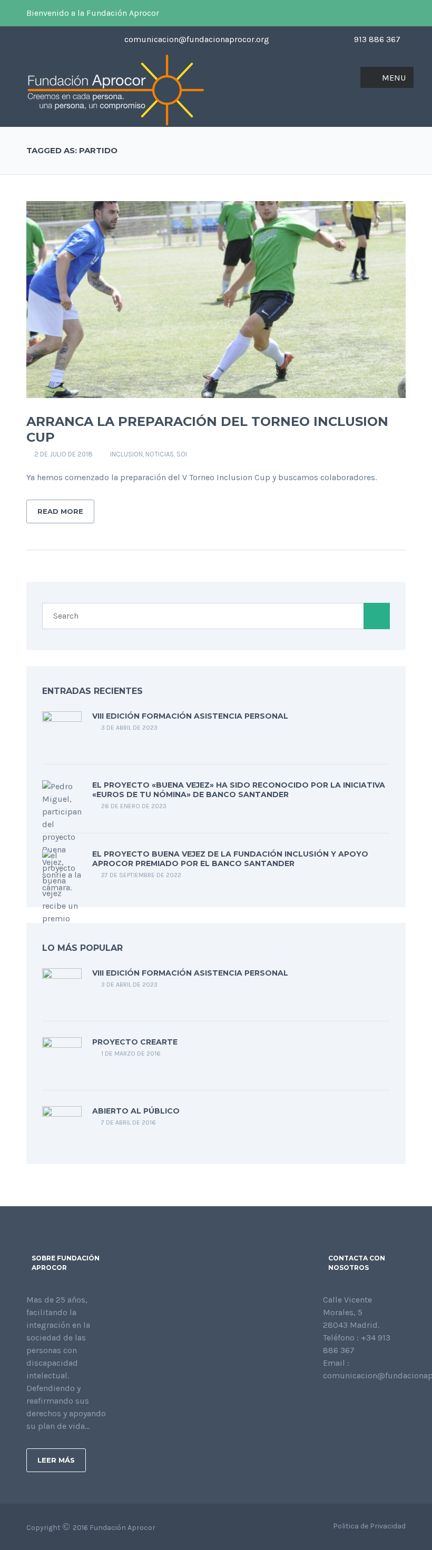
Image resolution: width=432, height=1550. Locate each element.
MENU (394, 78)
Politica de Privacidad (369, 1526)
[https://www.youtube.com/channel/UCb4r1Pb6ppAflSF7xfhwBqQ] (377, 1404)
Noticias (159, 454)
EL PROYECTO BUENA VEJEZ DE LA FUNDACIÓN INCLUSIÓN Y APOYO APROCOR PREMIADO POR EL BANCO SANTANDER (230, 858)
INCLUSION (126, 454)
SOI (181, 454)
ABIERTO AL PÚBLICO (136, 1111)
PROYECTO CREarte (135, 1042)
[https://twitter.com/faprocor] (343, 1404)
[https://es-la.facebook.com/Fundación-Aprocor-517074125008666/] (326, 1404)
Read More (60, 511)
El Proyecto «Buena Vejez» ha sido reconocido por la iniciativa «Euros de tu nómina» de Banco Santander (238, 789)
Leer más (56, 1460)
